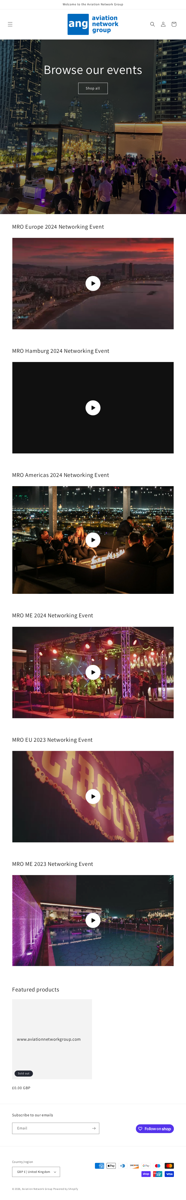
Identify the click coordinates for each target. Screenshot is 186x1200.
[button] (10, 24)
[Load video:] (93, 283)
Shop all (93, 88)
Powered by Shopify (65, 1189)
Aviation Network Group (37, 1189)
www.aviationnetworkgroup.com (49, 1039)
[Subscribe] (93, 1128)
